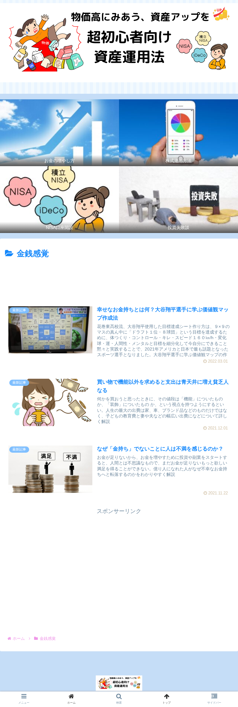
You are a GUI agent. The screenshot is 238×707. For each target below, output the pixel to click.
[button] (219, 577)
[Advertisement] (119, 278)
